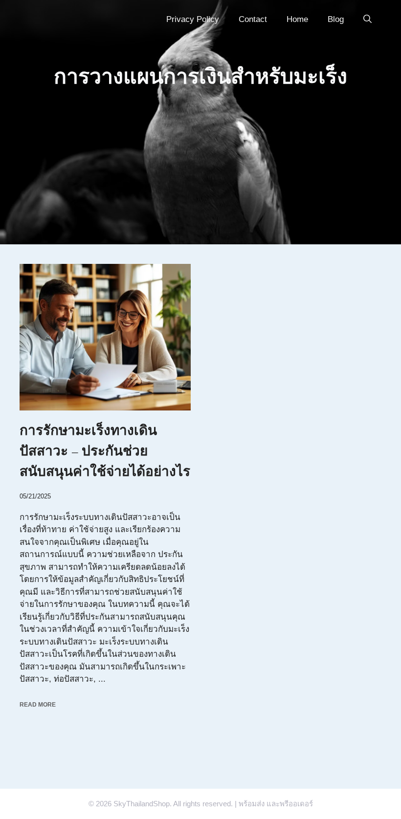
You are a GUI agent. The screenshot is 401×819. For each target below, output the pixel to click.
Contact (253, 19)
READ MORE (38, 704)
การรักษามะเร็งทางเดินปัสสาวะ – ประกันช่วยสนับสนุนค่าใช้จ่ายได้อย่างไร (105, 451)
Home (297, 19)
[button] (367, 19)
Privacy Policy (192, 19)
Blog (336, 19)
